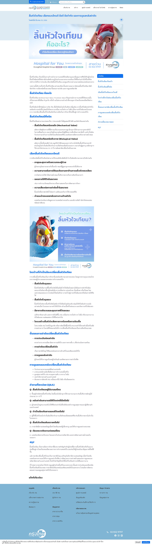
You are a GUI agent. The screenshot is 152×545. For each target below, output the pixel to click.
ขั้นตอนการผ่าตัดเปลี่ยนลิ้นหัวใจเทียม (110, 107)
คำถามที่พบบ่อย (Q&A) (106, 122)
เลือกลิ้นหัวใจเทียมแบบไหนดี (107, 92)
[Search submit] (84, 2)
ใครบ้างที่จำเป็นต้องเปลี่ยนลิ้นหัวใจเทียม (109, 100)
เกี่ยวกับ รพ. (66, 8)
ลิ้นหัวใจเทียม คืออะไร (105, 81)
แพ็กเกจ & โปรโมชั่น (99, 8)
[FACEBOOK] (115, 535)
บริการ (76, 8)
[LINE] (122, 535)
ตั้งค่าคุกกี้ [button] (138, 542)
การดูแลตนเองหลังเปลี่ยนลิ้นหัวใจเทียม (109, 114)
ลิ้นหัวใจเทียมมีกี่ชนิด (105, 87)
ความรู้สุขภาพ (112, 8)
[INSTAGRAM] (119, 535)
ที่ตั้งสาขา (54, 2)
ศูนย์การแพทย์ (86, 8)
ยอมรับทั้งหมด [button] (146, 542)
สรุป (99, 127)
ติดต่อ (121, 8)
